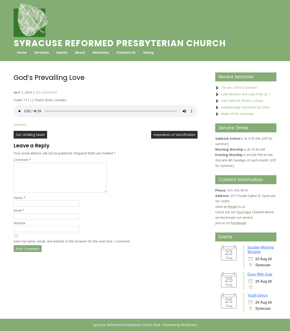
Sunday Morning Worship (260, 249)
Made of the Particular (237, 114)
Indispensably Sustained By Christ (245, 107)
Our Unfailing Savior (30, 134)
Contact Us (125, 52)
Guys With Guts (259, 274)
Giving (148, 52)
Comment (22, 160)
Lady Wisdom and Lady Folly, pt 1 (245, 94)
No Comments (46, 92)
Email (19, 210)
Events (61, 52)
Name (19, 198)
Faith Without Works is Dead (242, 100)
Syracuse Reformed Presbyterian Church (120, 43)
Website (19, 223)
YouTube (244, 212)
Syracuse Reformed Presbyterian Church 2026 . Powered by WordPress (145, 325)
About (80, 52)
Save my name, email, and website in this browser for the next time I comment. (72, 241)
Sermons (41, 52)
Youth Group (257, 295)
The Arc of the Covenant (239, 87)
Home (22, 52)
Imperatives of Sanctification (174, 134)
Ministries (101, 52)
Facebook (238, 223)
